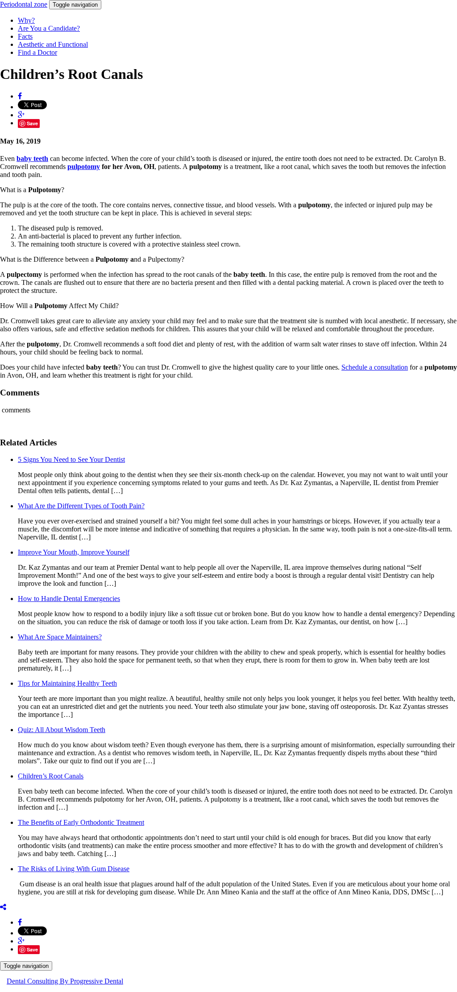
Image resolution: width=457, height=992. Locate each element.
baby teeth (32, 158)
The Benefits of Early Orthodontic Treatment (81, 822)
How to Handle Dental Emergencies (69, 598)
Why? (26, 20)
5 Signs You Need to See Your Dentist (71, 459)
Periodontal (23, 4)
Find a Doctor (37, 52)
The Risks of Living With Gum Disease (73, 869)
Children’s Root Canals (50, 776)
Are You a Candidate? (49, 28)
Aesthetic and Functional (53, 44)
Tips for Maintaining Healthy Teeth (67, 683)
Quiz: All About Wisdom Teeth (61, 729)
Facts (25, 36)
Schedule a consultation (374, 367)
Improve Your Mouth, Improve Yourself (73, 552)
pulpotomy (83, 166)
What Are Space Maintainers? (60, 637)
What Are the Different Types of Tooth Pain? (81, 506)
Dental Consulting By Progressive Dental (65, 981)
